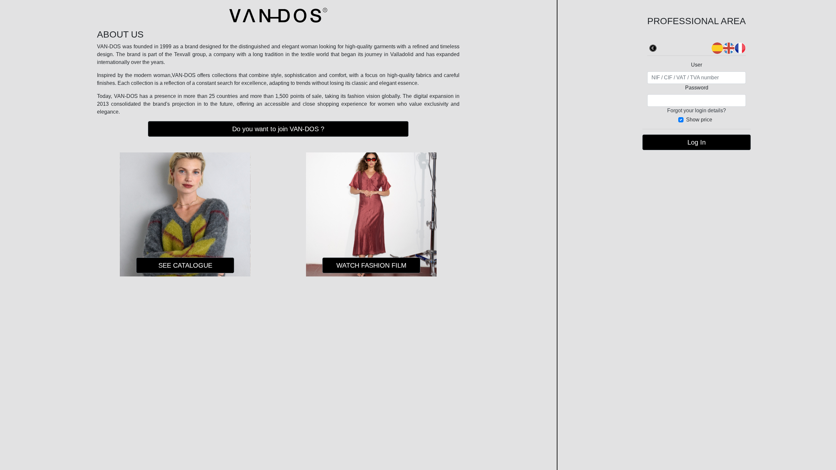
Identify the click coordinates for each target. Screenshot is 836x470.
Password (696, 87)
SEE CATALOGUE (185, 265)
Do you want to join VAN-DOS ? (278, 129)
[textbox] (696, 77)
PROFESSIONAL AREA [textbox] (696, 21)
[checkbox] (696, 120)
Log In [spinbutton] (696, 142)
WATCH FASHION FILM (371, 265)
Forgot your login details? (696, 110)
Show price (699, 119)
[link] (653, 47)
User (696, 65)
